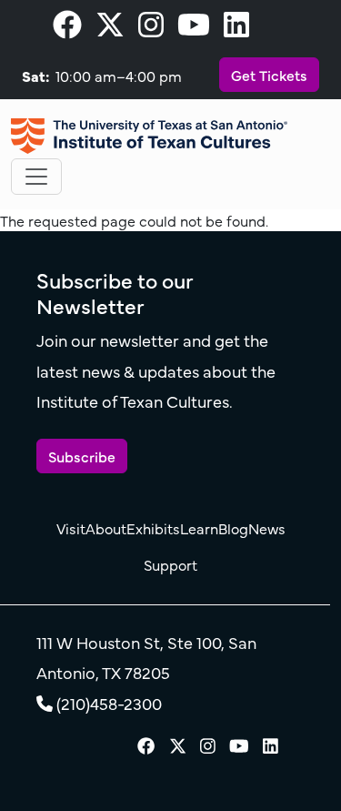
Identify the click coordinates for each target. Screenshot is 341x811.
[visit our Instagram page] (151, 29)
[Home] (149, 136)
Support (170, 564)
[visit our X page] (110, 29)
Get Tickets (269, 75)
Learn (199, 528)
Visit (70, 528)
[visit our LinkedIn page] (236, 29)
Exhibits (153, 528)
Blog (233, 528)
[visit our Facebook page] (67, 29)
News (267, 528)
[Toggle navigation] (36, 176)
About (105, 528)
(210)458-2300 (109, 703)
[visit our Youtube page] (193, 29)
